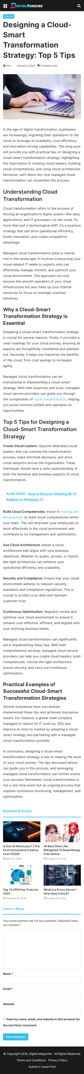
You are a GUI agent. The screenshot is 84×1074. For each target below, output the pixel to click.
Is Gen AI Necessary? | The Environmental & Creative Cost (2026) (21, 850)
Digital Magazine (40, 1053)
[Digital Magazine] (26, 5)
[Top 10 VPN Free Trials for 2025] (21, 875)
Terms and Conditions (31, 1060)
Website (8, 1004)
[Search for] (79, 7)
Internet (8, 16)
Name (8, 973)
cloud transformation (50, 399)
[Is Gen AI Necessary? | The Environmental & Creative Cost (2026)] (21, 831)
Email (8, 989)
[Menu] (5, 7)
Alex (8, 65)
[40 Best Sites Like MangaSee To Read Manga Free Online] (62, 831)
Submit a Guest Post (42, 1066)
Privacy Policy (58, 1060)
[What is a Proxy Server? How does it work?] (62, 875)
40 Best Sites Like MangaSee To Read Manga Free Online (62, 850)
